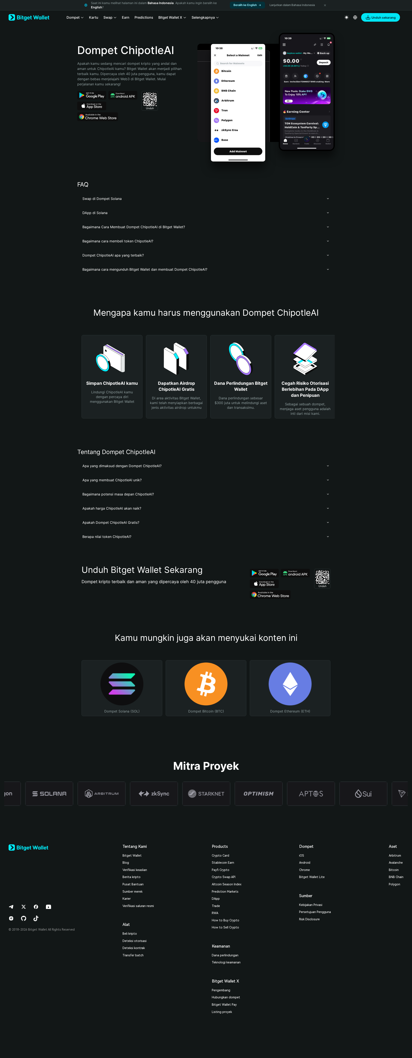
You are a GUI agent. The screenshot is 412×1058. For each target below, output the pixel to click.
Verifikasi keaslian (135, 870)
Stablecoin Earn (223, 862)
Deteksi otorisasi (135, 941)
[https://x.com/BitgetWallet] (23, 906)
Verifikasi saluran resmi (138, 906)
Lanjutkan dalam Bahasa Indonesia (292, 5)
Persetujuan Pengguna (315, 912)
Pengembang (221, 990)
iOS (301, 855)
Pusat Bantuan (133, 884)
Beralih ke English (245, 5)
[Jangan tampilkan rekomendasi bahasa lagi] (325, 5)
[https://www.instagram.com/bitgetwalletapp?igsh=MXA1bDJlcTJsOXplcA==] (11, 918)
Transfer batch (133, 955)
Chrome (304, 870)
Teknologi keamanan (226, 962)
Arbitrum (395, 855)
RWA (215, 913)
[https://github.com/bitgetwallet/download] (23, 918)
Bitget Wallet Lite (312, 877)
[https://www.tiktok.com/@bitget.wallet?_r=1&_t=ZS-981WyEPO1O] (36, 918)
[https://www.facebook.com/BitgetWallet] (36, 906)
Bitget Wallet (132, 855)
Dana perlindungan (225, 955)
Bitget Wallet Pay (224, 1004)
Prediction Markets (225, 891)
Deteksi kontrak (134, 948)
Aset (393, 846)
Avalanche (396, 862)
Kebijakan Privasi (310, 905)
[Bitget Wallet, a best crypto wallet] (29, 17)
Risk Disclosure (309, 919)
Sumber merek (132, 891)
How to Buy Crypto (225, 920)
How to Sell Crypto (225, 927)
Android (304, 862)
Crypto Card (220, 855)
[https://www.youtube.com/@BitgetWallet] (48, 906)
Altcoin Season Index (226, 884)
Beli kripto (130, 933)
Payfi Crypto (220, 870)
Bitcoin (394, 870)
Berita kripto (132, 877)
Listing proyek (222, 1012)
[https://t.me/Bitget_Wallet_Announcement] (11, 906)
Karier (127, 898)
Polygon (394, 884)
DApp (216, 898)
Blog (126, 862)
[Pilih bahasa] (355, 17)
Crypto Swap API (223, 877)
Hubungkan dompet (226, 997)
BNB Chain (396, 877)
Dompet (306, 846)
